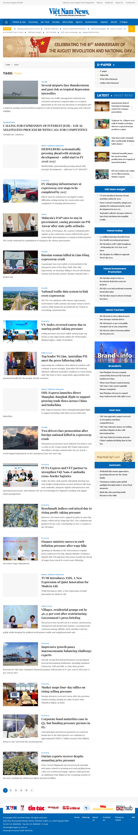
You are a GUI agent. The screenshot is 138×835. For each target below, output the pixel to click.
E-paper (104, 65)
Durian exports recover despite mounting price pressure (62, 758)
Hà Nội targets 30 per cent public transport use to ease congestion (114, 325)
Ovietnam (109, 2)
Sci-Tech (45, 22)
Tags (16, 65)
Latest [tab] (103, 95)
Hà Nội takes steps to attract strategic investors (115, 297)
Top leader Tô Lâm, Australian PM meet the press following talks (64, 358)
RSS (133, 817)
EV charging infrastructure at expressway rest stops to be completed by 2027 (61, 188)
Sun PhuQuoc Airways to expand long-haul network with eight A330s (115, 395)
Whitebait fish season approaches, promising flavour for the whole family (114, 474)
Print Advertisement (109, 79)
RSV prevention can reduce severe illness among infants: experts (123, 173)
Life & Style (67, 22)
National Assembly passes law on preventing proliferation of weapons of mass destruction (123, 157)
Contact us (107, 818)
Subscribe (104, 75)
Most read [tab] (123, 95)
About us (95, 818)
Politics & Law (19, 22)
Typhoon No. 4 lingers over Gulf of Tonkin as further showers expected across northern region (123, 125)
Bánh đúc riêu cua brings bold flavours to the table (112, 494)
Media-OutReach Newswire (52, 146)
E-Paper (124, 22)
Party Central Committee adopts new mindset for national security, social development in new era (116, 205)
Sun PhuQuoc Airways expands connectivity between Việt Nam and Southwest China (115, 375)
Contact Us (130, 2)
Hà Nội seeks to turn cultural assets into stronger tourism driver (115, 318)
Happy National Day (91, 32)
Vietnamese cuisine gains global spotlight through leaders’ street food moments (116, 484)
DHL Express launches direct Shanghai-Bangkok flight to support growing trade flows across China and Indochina (65, 399)
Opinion (104, 22)
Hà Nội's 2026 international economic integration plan (116, 290)
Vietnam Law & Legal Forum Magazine (78, 2)
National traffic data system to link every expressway (64, 293)
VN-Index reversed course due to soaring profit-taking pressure (63, 326)
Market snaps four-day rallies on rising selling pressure (63, 689)
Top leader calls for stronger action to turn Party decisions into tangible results (116, 216)
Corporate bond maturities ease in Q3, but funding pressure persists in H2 (65, 723)
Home (8, 65)
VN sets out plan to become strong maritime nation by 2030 (114, 197)
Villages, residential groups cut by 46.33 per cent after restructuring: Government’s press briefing (64, 614)
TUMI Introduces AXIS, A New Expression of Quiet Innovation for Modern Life (65, 582)
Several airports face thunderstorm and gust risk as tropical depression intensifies (65, 89)
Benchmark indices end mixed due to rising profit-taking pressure (66, 510)
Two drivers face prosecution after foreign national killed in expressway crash (66, 435)
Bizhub (99, 2)
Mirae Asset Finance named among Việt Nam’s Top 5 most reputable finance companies (115, 385)
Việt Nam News (69, 12)
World (114, 22)
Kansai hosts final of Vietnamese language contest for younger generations (120, 107)
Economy (33, 22)
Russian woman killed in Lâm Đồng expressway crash (65, 257)
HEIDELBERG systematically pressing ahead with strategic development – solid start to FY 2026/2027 (62, 155)
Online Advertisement (109, 83)
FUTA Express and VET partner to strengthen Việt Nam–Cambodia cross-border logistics (64, 472)
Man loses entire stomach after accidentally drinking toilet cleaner (122, 141)
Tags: (8, 73)
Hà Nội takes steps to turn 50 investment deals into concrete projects (113, 281)
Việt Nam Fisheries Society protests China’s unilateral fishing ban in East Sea (115, 440)
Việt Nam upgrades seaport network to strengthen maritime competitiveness (115, 419)
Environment (91, 22)
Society (55, 22)
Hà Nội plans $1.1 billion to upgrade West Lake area (115, 256)
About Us (119, 2)
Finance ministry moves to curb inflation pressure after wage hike (64, 543)
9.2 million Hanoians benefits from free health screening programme (115, 238)
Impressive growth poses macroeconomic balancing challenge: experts (66, 651)
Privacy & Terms (119, 818)
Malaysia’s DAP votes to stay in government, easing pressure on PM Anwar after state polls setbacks (65, 222)
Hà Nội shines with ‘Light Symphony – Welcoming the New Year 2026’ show (115, 247)
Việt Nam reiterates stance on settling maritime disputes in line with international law (116, 430)
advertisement (9, 122)
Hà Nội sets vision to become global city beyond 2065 (115, 332)
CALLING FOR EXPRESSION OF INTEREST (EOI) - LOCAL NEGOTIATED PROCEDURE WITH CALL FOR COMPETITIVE (45, 128)
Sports (79, 22)
